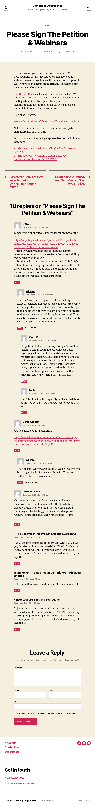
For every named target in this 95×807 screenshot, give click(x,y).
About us (10, 743)
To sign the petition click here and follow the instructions (46, 121)
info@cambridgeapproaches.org (20, 783)
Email (51, 690)
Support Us (12, 751)
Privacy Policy (46, 800)
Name (17, 690)
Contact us (12, 747)
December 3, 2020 (47, 52)
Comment (19, 668)
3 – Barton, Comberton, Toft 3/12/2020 (35, 159)
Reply (17, 282)
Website (17, 702)
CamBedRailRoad (24, 94)
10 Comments (68, 52)
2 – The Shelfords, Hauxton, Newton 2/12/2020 (40, 155)
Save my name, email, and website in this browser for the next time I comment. (46, 713)
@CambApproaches (14, 778)
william (29, 52)
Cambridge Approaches (47, 5)
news (47, 25)
